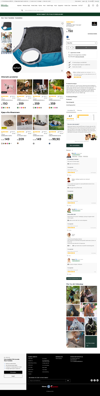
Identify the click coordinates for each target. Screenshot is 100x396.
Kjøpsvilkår (30, 358)
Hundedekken (18, 18)
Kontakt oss (30, 360)
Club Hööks (44, 369)
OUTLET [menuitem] (80, 5)
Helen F (74, 259)
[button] (6, 26)
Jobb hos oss (30, 369)
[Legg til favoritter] (62, 23)
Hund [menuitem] (55, 5)
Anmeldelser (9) (71, 110)
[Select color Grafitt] (33, 143)
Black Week (44, 367)
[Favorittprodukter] (93, 5)
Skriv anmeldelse (74, 145)
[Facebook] (95, 380)
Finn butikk (90, 1)
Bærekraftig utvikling (32, 362)
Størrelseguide (70, 102)
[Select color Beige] (5, 107)
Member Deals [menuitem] (26, 5)
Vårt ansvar (30, 365)
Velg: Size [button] (69, 43)
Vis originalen (70, 167)
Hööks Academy (59, 358)
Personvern (30, 371)
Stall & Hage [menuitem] (50, 5)
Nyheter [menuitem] (19, 5)
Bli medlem (13, 372)
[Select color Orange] (7, 107)
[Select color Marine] (49, 143)
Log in (13, 376)
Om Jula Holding (45, 365)
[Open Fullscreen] (61, 70)
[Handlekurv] (97, 5)
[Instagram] (92, 380)
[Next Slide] (61, 46)
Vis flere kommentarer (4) (74, 278)
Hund (6, 18)
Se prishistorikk (92, 33)
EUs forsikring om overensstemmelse (45, 361)
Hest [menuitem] (44, 5)
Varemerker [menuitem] (74, 5)
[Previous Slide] (14, 46)
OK (68, 380)
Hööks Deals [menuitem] (34, 5)
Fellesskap (79, 110)
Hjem (2, 18)
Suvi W (73, 209)
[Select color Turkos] (67, 37)
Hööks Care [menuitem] (67, 5)
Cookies (29, 373)
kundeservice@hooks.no (78, 361)
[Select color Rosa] (2, 107)
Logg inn (83, 1)
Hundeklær (11, 18)
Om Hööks (30, 367)
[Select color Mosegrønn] (9, 143)
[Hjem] (9, 5)
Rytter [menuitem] (40, 5)
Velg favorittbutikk (79, 56)
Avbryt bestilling (45, 371)
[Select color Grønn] (3, 107)
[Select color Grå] (9, 107)
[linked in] (97, 380)
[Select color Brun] (5, 143)
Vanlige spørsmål (45, 363)
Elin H (73, 153)
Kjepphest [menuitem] (60, 5)
